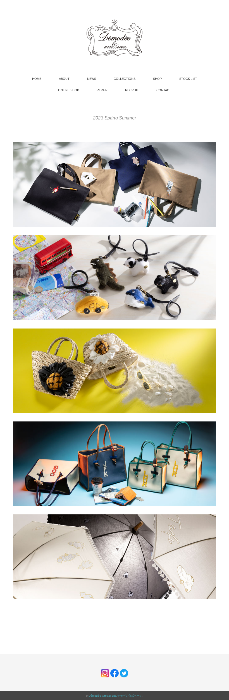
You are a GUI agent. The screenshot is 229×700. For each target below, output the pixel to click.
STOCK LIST (188, 78)
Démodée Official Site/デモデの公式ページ (115, 695)
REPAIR (102, 90)
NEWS (91, 78)
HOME (36, 78)
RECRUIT (132, 90)
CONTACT (163, 90)
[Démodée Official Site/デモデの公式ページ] (114, 22)
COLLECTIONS (124, 78)
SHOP (157, 78)
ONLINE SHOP (68, 90)
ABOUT (64, 78)
